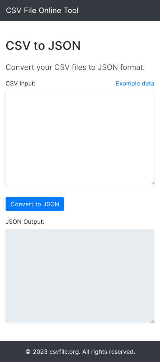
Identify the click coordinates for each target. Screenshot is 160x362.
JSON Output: (25, 221)
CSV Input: (20, 83)
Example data (135, 83)
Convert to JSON (34, 204)
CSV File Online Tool (42, 10)
